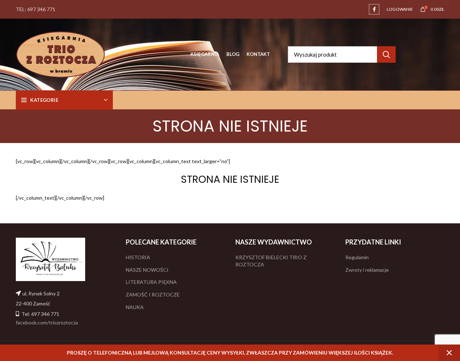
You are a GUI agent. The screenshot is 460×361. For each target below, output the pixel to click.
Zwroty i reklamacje (367, 270)
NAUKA (135, 307)
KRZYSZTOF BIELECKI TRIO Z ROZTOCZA (271, 260)
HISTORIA (138, 257)
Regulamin (357, 257)
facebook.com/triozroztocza (47, 322)
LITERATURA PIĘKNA (151, 282)
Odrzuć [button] (449, 353)
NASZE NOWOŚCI (147, 270)
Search (386, 54)
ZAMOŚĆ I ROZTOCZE (153, 294)
